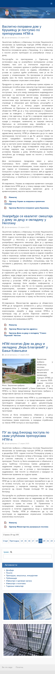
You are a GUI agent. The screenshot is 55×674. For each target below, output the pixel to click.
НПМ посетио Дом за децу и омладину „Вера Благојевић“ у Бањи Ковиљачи (25, 347)
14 (22, 541)
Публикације (11, 578)
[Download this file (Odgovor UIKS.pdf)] (6, 201)
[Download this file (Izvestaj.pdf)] (6, 197)
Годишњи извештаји (14, 586)
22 (52, 541)
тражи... (6, 552)
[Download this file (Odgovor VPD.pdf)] (6, 208)
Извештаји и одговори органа (19, 581)
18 (37, 541)
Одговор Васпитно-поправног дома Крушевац (29, 208)
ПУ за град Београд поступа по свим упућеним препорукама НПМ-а (25, 436)
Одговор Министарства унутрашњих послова (28, 527)
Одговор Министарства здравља (23, 329)
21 (48, 541)
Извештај (13, 197)
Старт (5, 541)
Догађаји (10, 570)
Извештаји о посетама (16, 583)
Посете (9, 573)
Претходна (14, 541)
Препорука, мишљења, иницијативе (22, 575)
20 (44, 541)
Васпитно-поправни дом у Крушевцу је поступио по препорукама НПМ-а (21, 30)
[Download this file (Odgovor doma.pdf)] (6, 333)
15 (25, 541)
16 (29, 541)
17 (33, 541)
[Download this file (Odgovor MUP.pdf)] (6, 527)
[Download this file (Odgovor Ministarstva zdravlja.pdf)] (6, 329)
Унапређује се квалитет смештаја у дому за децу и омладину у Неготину (27, 219)
